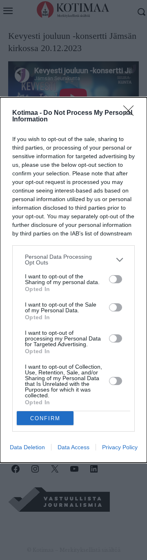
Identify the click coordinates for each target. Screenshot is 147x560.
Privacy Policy (120, 447)
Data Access (73, 447)
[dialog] (73, 280)
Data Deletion (27, 447)
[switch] (115, 279)
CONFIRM (45, 418)
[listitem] (73, 259)
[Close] (131, 113)
